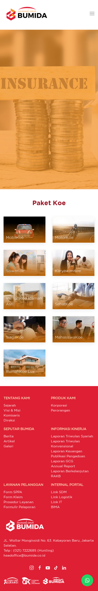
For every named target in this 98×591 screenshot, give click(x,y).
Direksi (9, 420)
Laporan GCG (62, 461)
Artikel (9, 441)
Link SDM (59, 492)
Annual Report (63, 466)
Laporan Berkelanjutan (70, 471)
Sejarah (10, 405)
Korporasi (59, 405)
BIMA (55, 507)
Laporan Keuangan (66, 451)
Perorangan (60, 410)
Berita (9, 436)
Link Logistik (61, 497)
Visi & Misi (12, 410)
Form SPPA (13, 492)
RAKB (56, 476)
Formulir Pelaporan (19, 507)
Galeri (8, 446)
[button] (92, 13)
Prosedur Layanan (19, 502)
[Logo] (27, 13)
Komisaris (12, 415)
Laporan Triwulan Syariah (72, 436)
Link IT (56, 502)
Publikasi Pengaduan (68, 456)
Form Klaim (13, 497)
